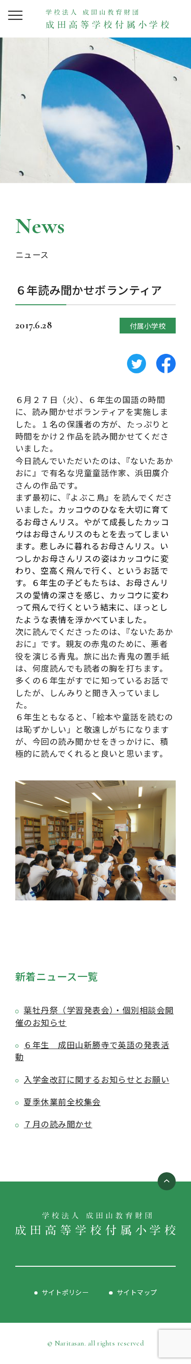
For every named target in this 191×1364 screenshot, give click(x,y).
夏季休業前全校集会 (62, 1101)
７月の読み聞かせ (58, 1124)
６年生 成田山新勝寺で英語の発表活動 (92, 1050)
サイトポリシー (65, 1292)
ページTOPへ (167, 1181)
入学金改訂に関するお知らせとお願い (96, 1079)
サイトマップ (137, 1292)
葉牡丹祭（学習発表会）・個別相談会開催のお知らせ (94, 1016)
